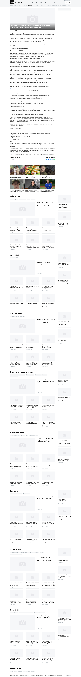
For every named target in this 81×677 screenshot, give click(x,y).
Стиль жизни (54, 5)
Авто (44, 5)
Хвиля (13, 159)
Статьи (33, 2)
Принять (68, 675)
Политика (16, 5)
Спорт (41, 5)
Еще (60, 2)
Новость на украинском (50, 30)
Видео (37, 2)
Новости (18, 3)
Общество (30, 5)
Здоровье (14, 255)
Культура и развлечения (63, 5)
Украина (25, 5)
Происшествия (36, 5)
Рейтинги (42, 2)
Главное (11, 5)
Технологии (48, 5)
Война (25, 2)
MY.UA (12, 2)
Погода (46, 2)
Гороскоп (56, 2)
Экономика (21, 5)
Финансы (51, 2)
